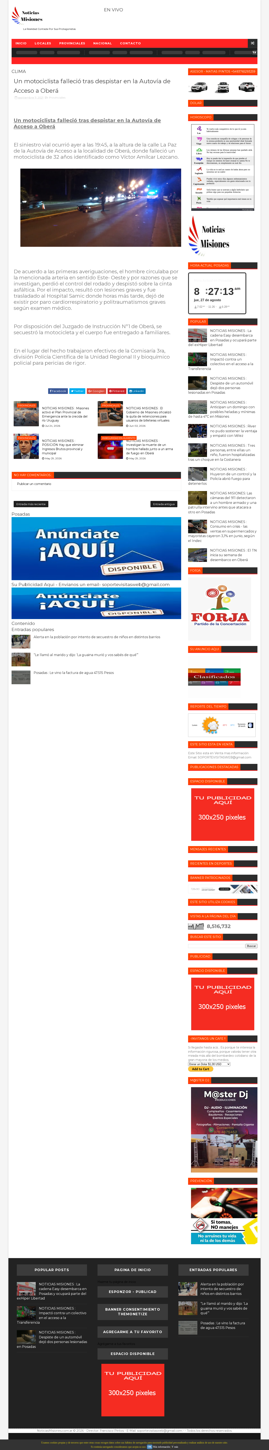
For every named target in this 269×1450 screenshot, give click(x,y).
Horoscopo (247, 209)
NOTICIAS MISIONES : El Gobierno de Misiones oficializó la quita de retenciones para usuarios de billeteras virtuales (148, 414)
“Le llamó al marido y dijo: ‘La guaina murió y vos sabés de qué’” (86, 655)
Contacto (130, 43)
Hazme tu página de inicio (117, 1282)
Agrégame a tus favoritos (116, 1344)
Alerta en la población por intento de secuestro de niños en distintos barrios (97, 637)
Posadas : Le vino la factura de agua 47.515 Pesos (74, 673)
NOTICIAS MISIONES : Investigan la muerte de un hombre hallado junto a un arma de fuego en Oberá (149, 447)
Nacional (102, 43)
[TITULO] (96, 579)
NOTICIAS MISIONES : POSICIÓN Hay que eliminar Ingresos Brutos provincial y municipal (63, 447)
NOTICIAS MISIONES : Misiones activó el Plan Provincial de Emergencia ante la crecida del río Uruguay (65, 414)
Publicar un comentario (34, 484)
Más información (161, 1446)
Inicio (21, 43)
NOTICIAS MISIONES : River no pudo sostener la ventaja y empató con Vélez (233, 431)
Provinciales (72, 43)
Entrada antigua (164, 504)
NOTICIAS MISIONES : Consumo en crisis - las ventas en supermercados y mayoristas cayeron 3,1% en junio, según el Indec (222, 531)
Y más (175, 1446)
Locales (43, 43)
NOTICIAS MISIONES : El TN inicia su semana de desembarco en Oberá (233, 555)
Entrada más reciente (31, 504)
